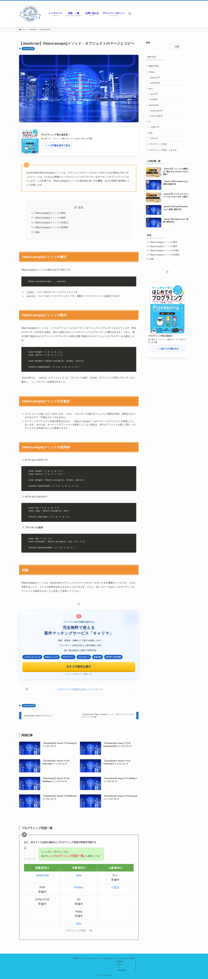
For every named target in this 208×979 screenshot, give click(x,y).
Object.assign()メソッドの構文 (50, 213)
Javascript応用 (28, 48)
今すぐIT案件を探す (78, 666)
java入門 (153, 94)
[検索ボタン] (130, 14)
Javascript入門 (156, 111)
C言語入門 (154, 127)
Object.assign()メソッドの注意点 (51, 222)
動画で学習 (154, 66)
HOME (76, 958)
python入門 (155, 78)
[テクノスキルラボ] (30, 14)
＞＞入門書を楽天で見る (56, 145)
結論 (37, 232)
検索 (148, 42)
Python (78, 887)
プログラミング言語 (158, 144)
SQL (79, 923)
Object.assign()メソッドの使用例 (51, 227)
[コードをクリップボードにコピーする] (133, 282)
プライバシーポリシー (91, 958)
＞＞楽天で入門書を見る (167, 348)
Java (79, 875)
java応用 (153, 99)
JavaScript (42, 875)
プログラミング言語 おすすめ (163, 150)
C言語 (115, 887)
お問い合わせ (109, 958)
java (151, 88)
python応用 (155, 83)
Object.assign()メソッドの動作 (50, 217)
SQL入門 (154, 138)
